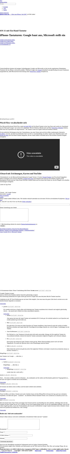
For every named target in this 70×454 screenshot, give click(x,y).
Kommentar (3, 429)
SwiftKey (2, 134)
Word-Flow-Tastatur (35, 71)
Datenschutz (49, 450)
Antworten (3, 303)
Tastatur (19, 232)
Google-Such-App (28, 178)
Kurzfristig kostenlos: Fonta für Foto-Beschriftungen (14, 229)
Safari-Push (59, 450)
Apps (1, 232)
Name (2, 432)
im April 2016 (27, 126)
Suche (5, 10)
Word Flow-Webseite (57, 128)
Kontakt (5, 7)
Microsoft (14, 232)
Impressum (38, 450)
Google (9, 194)
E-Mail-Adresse (5, 435)
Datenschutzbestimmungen (28, 224)
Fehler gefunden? (27, 201)
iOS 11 (9, 232)
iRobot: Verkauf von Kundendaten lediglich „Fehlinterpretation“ (17, 230)
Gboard (40, 70)
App (4, 8)
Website (2, 438)
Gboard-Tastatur (46, 177)
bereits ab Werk (4, 135)
